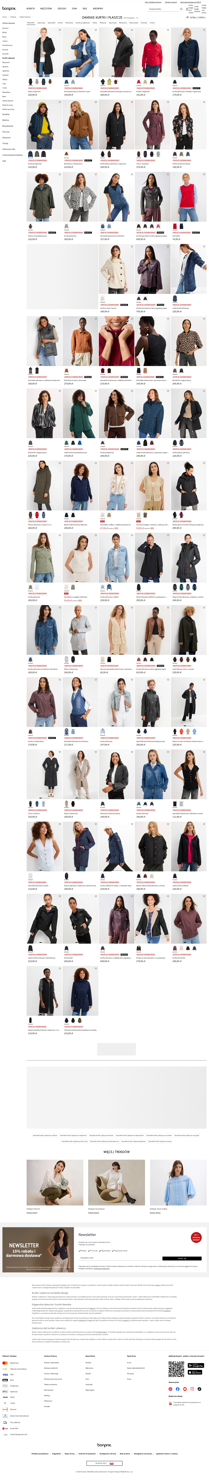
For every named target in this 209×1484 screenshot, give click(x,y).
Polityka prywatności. (102, 1268)
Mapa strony (70, 1454)
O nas (129, 1362)
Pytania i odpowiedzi (51, 1362)
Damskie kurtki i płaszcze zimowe (101, 1135)
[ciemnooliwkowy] (30, 515)
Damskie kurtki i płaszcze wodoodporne (104, 1141)
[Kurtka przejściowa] (44, 124)
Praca (129, 1379)
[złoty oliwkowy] (109, 82)
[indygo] (43, 515)
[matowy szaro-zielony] (151, 876)
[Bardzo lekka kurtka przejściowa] (80, 485)
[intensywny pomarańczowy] (181, 732)
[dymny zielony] (158, 154)
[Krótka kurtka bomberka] (189, 124)
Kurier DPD (14, 1428)
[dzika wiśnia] (102, 371)
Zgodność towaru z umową (166, 1454)
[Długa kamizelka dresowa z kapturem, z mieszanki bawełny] (44, 991)
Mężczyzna (89, 1368)
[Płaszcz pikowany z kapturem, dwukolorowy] (80, 846)
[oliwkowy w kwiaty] (181, 154)
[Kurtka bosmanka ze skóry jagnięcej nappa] (152, 269)
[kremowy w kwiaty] (102, 515)
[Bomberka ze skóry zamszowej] (80, 341)
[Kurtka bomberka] (189, 918)
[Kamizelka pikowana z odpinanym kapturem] (44, 341)
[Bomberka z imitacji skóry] (80, 124)
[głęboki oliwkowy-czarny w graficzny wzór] (30, 226)
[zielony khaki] (79, 1020)
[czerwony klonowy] (115, 82)
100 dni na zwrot (171, 2)
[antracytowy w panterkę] (181, 371)
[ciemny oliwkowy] (73, 587)
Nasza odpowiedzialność (136, 1368)
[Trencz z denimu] (44, 774)
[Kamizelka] (189, 197)
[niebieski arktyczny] (79, 443)
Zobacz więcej (32, 1213)
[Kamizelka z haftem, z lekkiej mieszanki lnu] (116, 485)
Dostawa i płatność (51, 1368)
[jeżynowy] (181, 515)
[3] (46, 148)
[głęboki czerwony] (37, 515)
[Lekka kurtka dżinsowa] (189, 269)
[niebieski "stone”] (109, 587)
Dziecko (88, 1373)
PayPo (12, 1397)
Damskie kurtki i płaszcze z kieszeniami (130, 1135)
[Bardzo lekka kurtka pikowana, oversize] (152, 846)
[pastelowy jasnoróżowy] (181, 948)
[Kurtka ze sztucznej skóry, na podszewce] (152, 918)
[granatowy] (43, 82)
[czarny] (30, 82)
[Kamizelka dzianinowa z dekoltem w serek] (189, 774)
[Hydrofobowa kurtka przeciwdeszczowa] (152, 702)
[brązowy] (50, 82)
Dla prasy (130, 1373)
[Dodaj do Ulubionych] (59, 29)
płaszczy (93, 1308)
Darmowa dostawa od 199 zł (190, 2)
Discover (13, 1409)
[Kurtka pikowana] (80, 197)
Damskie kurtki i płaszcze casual (160, 1141)
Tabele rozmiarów (50, 1384)
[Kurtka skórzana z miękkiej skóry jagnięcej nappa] (116, 918)
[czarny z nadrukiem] (138, 587)
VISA (11, 1374)
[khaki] (188, 732)
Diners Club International (19, 1416)
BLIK (12, 1380)
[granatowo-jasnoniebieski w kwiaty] (188, 154)
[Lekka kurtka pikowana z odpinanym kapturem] (152, 413)
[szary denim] (30, 804)
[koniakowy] (138, 659)
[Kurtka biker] (80, 918)
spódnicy (167, 1311)
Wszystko (31, 23)
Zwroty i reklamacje (51, 1373)
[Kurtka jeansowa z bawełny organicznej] (189, 52)
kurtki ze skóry (102, 1332)
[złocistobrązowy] (66, 371)
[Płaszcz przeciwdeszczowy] (44, 197)
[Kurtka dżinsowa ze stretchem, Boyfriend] (44, 630)
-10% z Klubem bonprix (153, 2)
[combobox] (163, 9)
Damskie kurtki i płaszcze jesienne (134, 1141)
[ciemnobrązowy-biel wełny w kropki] (102, 443)
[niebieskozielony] (181, 587)
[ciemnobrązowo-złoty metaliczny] (145, 515)
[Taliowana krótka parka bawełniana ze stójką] (80, 991)
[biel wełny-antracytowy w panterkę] (66, 226)
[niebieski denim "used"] (30, 659)
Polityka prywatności (40, 1454)
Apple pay (14, 1391)
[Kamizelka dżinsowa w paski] (44, 846)
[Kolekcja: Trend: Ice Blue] (178, 1182)
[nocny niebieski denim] (145, 804)
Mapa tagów (90, 1390)
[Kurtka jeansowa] (44, 558)
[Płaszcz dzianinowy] (80, 630)
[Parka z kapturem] (44, 52)
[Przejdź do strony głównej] (14, 9)
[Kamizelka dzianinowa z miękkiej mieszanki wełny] (116, 341)
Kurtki (60, 23)
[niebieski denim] (102, 226)
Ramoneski (134, 23)
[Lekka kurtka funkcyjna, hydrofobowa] (44, 918)
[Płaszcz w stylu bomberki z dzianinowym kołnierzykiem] (189, 702)
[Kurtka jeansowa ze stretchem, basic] (80, 52)
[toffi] (66, 154)
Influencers (48, 1401)
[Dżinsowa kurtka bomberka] (116, 774)
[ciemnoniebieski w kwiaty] (102, 876)
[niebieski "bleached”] (102, 587)
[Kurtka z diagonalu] (152, 52)
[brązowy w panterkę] (174, 371)
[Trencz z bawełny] (152, 124)
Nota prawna (125, 1454)
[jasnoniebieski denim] (73, 82)
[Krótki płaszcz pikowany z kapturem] (116, 124)
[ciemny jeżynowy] (151, 443)
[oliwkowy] (37, 154)
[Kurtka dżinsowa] (116, 702)
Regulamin (56, 1454)
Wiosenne (123, 23)
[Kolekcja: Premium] (55, 1182)
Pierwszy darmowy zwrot (53, 1379)
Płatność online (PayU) (18, 1369)
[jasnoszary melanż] (66, 659)
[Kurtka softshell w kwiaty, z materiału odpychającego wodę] (116, 846)
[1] (40, 148)
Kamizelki (51, 23)
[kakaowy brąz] (138, 154)
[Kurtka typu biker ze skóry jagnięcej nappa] (152, 197)
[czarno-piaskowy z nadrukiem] (30, 443)
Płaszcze (103, 23)
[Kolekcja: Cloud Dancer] (116, 1182)
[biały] (37, 587)
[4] (48, 148)
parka (158, 1285)
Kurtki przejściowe (83, 23)
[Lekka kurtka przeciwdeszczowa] (80, 413)
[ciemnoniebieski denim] (174, 82)
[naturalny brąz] (145, 371)
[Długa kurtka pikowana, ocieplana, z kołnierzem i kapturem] (189, 558)
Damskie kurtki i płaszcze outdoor (45, 1135)
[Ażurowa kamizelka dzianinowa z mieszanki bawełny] (116, 630)
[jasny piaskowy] (102, 298)
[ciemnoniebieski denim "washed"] (174, 298)
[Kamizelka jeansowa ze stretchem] (116, 197)
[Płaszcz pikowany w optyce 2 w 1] (44, 485)
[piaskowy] (145, 82)
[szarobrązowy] (37, 82)
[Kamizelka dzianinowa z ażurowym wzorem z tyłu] (152, 341)
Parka (95, 23)
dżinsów (82, 1320)
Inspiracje (89, 1384)
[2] (43, 148)
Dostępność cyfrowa (108, 1454)
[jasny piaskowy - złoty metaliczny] (138, 515)
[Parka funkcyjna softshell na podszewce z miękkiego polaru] (152, 558)
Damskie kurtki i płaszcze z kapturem (73, 1135)
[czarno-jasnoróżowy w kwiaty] (174, 154)
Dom (87, 1379)
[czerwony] (138, 82)
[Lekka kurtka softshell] (189, 846)
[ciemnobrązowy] (109, 154)
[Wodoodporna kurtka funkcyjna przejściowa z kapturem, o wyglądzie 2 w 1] (189, 485)
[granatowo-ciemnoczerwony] (66, 876)
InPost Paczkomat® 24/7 (18, 1434)
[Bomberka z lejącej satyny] (189, 341)
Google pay (14, 1386)
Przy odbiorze (15, 1422)
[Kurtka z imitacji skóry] (44, 702)
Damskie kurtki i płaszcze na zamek (159, 1135)
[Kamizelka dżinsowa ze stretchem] (80, 702)
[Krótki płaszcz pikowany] (189, 413)
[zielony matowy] (66, 443)
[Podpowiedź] (137, 18)
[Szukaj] (181, 9)
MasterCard (14, 1363)
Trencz (152, 23)
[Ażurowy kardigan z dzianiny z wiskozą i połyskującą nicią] (152, 485)
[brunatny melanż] (66, 804)
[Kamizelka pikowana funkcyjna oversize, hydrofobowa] (116, 52)
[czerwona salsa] (174, 226)
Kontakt (47, 1406)
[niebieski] (66, 82)
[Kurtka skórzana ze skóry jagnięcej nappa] (152, 630)
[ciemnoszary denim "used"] (102, 804)
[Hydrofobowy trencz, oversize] (189, 630)
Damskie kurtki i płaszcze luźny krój (74, 1141)
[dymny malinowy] (158, 226)
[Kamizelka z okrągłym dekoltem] (80, 558)
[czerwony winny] (151, 226)
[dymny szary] (30, 371)
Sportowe (113, 23)
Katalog (47, 1395)
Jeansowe (41, 23)
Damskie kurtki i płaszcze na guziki (186, 1135)
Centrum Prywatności (87, 1454)
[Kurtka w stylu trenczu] (116, 269)
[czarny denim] (151, 804)
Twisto (12, 1403)
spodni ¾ (126, 1320)
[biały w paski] (30, 876)
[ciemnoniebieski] (138, 443)
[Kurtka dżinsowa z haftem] (116, 558)
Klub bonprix (48, 1390)
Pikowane (69, 23)
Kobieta (88, 1362)
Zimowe (144, 23)
